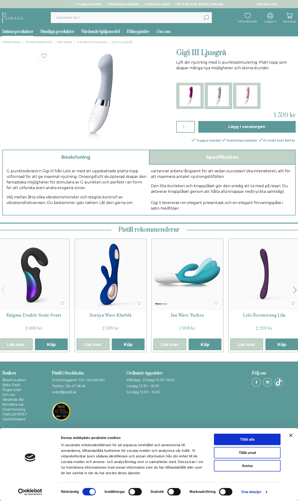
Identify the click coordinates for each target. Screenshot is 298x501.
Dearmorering (13, 409)
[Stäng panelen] (290, 435)
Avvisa (247, 466)
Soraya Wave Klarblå (111, 315)
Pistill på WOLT (14, 414)
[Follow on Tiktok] (278, 382)
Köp (51, 344)
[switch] (135, 491)
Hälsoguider (138, 31)
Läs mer (93, 344)
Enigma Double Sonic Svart (34, 315)
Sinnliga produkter (57, 31)
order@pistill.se (64, 392)
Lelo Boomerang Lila (264, 315)
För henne (64, 42)
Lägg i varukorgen (246, 126)
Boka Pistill (11, 385)
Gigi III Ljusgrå (122, 42)
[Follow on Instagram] (267, 382)
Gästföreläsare (14, 419)
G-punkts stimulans (92, 42)
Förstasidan (11, 42)
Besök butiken (14, 380)
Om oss (163, 31)
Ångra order (11, 390)
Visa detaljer (251, 492)
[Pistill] (13, 17)
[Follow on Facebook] (256, 382)
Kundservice (267, 4)
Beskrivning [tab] (75, 157)
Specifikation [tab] (222, 157)
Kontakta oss (13, 404)
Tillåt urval (247, 453)
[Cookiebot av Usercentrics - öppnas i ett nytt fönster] (30, 491)
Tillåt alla (247, 439)
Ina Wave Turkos (187, 315)
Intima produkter (39, 42)
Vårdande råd (13, 399)
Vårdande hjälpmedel (100, 31)
